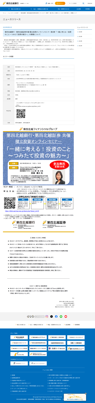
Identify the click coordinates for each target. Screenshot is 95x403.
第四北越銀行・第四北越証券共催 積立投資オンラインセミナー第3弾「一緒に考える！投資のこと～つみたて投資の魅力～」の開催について (49, 13)
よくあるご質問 (48, 370)
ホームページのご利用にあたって (19, 388)
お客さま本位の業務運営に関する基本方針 (59, 386)
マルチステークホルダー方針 (55, 391)
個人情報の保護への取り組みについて (58, 383)
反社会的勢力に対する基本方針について (21, 383)
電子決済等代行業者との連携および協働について (60, 375)
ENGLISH (90, 3)
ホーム (4, 13)
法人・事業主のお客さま (36, 325)
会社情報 (79, 9)
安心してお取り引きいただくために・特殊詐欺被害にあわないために (28, 386)
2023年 (80, 36)
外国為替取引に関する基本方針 (19, 391)
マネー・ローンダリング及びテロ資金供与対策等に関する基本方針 (64, 378)
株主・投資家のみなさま (63, 9)
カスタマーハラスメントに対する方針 (58, 388)
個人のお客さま (21, 325)
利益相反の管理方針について (18, 380)
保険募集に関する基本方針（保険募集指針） (59, 380)
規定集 (13, 375)
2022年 (80, 41)
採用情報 (88, 9)
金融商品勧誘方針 (16, 378)
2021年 (80, 45)
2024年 (80, 32)
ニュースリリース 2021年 (13, 13)
